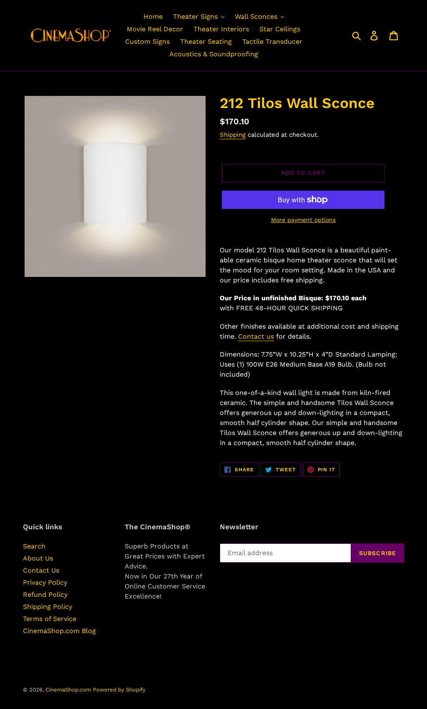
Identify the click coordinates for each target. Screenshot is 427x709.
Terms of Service (49, 619)
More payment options (303, 219)
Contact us (256, 336)
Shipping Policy (47, 607)
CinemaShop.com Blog (59, 631)
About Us (38, 558)
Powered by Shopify (119, 689)
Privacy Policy (45, 582)
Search (34, 546)
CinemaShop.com (68, 689)
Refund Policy (45, 594)
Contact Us (41, 570)
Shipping (233, 134)
